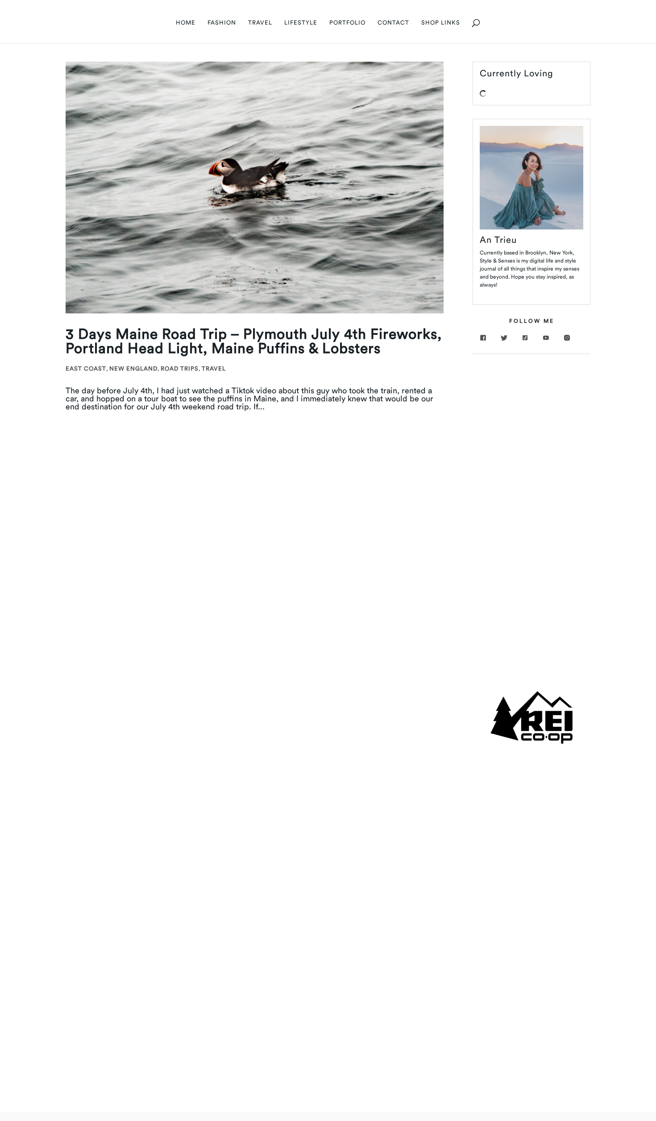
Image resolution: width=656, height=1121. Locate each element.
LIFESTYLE (300, 22)
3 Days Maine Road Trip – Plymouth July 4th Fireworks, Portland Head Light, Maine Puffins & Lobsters (254, 341)
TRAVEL (260, 22)
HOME (185, 22)
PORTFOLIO (347, 22)
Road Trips (180, 368)
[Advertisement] (531, 501)
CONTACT (393, 22)
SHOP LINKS (440, 22)
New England (133, 368)
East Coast (86, 368)
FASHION (222, 22)
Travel (214, 368)
